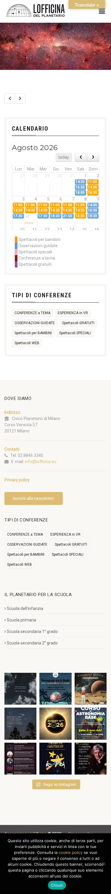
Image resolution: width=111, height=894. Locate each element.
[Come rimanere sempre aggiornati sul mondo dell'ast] (20, 759)
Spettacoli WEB (27, 343)
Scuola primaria (21, 620)
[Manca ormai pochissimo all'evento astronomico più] (55, 723)
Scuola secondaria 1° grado (32, 631)
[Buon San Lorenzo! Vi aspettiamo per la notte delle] (20, 723)
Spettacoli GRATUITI (78, 323)
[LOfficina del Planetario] (35, 10)
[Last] (20, 98)
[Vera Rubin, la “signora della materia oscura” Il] (91, 759)
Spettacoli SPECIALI (75, 333)
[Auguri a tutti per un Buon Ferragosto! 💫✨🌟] (20, 689)
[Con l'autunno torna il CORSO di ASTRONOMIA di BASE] (91, 723)
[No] (104, 864)
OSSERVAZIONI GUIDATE (35, 323)
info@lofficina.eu (40, 461)
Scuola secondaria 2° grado (32, 643)
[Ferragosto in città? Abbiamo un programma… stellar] (55, 689)
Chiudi (57, 885)
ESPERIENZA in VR (73, 313)
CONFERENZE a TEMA (32, 313)
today (63, 157)
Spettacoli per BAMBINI (33, 333)
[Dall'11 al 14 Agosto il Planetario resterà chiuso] (91, 689)
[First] (9, 98)
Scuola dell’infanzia (25, 608)
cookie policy (71, 852)
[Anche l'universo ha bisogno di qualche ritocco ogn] (55, 759)
